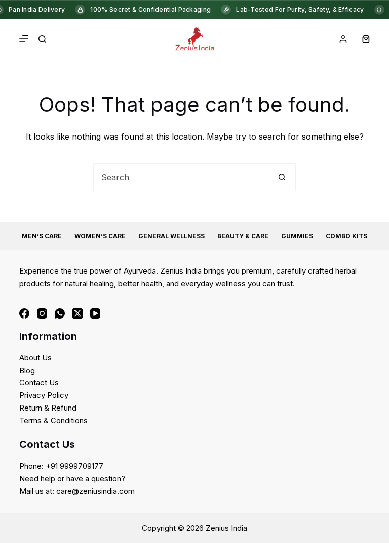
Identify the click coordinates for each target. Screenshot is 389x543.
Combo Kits (346, 236)
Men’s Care (42, 236)
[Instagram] (42, 313)
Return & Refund (47, 408)
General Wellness (171, 236)
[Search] (42, 39)
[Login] (343, 39)
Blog (27, 370)
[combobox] (181, 177)
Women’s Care (100, 236)
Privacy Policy (43, 395)
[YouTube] (95, 313)
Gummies (297, 236)
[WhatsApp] (60, 313)
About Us (35, 358)
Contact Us (39, 382)
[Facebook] (24, 313)
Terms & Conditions (53, 420)
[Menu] (23, 38)
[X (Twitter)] (77, 313)
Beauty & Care (242, 236)
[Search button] (281, 177)
